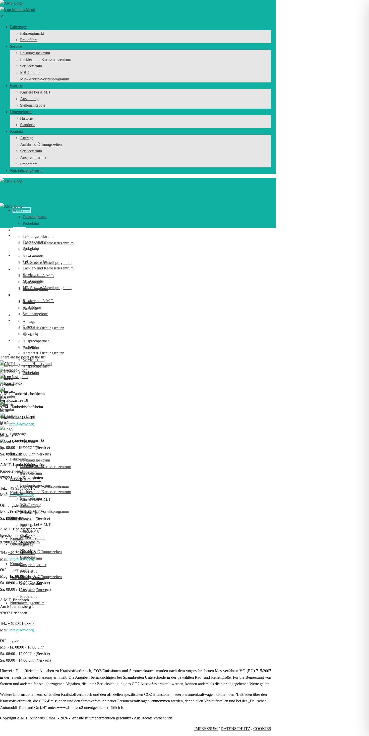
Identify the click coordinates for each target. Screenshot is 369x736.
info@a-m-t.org (21, 424)
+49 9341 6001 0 (21, 417)
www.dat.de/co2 (70, 707)
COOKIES (262, 728)
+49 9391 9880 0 (21, 623)
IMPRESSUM (206, 728)
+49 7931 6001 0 (21, 552)
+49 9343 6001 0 (21, 488)
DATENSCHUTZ (235, 728)
